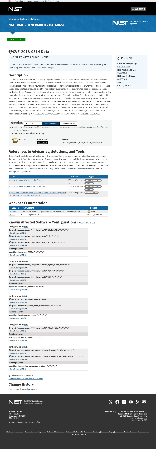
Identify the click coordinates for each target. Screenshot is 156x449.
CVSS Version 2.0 (68, 123)
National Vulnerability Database (37, 25)
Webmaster (13, 422)
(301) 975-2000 (14, 418)
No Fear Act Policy (72, 432)
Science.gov (74, 434)
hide (26, 227)
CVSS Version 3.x (51, 123)
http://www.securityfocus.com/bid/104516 (26, 180)
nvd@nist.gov (24, 171)
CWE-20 (12, 215)
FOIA (81, 432)
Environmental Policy (92, 432)
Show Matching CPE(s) (18, 233)
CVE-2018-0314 (123, 66)
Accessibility (19, 432)
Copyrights (42, 432)
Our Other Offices (34, 422)
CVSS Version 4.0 (33, 123)
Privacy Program (31, 432)
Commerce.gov (143, 432)
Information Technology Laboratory (25, 19)
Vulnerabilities (16, 39)
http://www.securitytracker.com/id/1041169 (27, 186)
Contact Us (22, 422)
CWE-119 (12, 211)
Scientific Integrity (107, 432)
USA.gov (83, 434)
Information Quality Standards (126, 432)
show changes (31, 389)
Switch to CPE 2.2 (86, 222)
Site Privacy (10, 432)
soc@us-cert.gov (141, 418)
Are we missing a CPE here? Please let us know (26, 379)
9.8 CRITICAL (42, 143)
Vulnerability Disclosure (56, 432)
